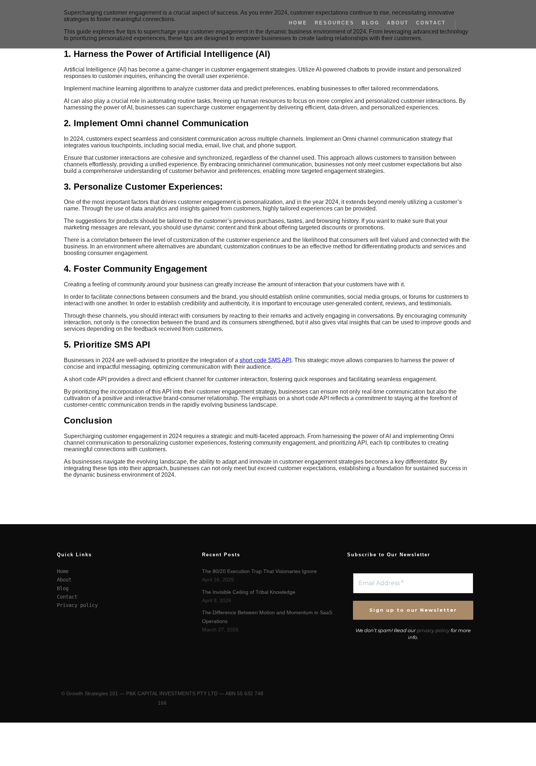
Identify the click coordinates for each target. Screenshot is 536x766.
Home (63, 571)
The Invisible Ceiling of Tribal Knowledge (248, 592)
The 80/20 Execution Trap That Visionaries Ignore (259, 571)
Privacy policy (77, 605)
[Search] (467, 24)
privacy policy (433, 630)
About (64, 580)
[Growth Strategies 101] (93, 24)
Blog (63, 588)
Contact (67, 597)
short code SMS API (265, 360)
